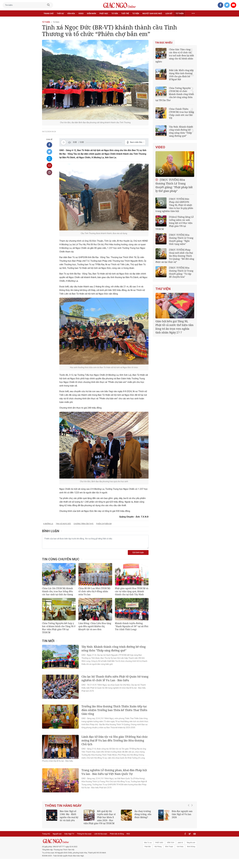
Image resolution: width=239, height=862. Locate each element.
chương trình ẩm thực (83, 524)
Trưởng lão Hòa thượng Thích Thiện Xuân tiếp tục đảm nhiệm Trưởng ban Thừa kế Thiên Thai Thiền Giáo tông (114, 710)
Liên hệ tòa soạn (100, 837)
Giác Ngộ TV (69, 837)
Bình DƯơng (191, 850)
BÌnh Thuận (169, 850)
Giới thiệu (180, 850)
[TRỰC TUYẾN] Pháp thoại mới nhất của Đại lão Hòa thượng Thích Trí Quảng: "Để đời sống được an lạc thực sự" (174, 255)
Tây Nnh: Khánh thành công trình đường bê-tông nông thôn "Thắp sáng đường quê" (113, 648)
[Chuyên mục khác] (193, 13)
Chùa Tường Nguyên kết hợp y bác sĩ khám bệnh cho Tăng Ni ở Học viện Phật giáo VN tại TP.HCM (58, 628)
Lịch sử (168, 13)
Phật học (103, 13)
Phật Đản (148, 850)
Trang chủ (48, 13)
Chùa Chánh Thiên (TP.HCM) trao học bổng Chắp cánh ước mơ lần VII (181, 113)
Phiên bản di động (117, 837)
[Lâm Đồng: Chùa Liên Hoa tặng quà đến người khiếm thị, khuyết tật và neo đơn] (95, 609)
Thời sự (60, 13)
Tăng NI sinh (191, 846)
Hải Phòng (158, 850)
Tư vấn (114, 13)
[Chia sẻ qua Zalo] (49, 158)
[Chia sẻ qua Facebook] (49, 145)
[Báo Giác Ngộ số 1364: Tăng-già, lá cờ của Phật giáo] (126, 815)
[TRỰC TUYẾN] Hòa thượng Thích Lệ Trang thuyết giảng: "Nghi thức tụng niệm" (181, 239)
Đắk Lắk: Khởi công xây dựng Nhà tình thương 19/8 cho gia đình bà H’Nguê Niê (181, 75)
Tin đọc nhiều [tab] (163, 42)
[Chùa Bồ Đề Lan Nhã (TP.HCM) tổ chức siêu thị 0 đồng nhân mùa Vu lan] (95, 574)
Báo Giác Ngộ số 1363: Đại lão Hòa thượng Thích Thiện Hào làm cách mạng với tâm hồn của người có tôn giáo (175, 819)
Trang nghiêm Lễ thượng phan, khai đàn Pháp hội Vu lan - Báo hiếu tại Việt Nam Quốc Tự (114, 772)
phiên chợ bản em (103, 524)
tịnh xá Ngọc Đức (63, 524)
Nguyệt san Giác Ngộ (152, 13)
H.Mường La (48, 524)
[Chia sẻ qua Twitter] (49, 152)
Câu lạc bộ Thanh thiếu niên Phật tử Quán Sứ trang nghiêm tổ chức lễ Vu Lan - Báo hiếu (114, 678)
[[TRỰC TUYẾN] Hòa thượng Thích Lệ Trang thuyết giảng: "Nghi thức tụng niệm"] (161, 238)
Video (81, 13)
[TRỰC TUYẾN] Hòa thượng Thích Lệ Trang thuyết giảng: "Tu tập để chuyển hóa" (181, 272)
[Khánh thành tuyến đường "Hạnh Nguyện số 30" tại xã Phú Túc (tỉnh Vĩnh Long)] (132, 609)
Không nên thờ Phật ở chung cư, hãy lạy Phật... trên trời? (107, 814)
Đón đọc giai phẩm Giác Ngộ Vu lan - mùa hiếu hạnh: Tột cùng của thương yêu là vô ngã (63, 817)
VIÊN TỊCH (170, 846)
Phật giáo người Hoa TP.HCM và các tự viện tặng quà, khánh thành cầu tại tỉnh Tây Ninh (131, 591)
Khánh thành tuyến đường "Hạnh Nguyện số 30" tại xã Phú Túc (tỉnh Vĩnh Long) (131, 626)
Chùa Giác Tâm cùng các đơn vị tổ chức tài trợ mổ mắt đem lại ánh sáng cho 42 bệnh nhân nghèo (174, 55)
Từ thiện (180, 13)
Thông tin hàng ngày (63, 805)
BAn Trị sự (148, 846)
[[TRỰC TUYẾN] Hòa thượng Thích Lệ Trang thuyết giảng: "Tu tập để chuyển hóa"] (161, 271)
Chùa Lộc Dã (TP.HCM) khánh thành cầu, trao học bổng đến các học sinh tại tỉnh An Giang (57, 591)
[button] (189, 817)
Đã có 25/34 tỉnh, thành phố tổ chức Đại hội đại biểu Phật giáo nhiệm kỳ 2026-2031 (174, 325)
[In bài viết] (49, 172)
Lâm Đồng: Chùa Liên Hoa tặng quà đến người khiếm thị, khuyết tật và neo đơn (94, 626)
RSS (128, 837)
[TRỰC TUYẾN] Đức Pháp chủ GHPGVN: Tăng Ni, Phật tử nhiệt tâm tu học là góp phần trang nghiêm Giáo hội (174, 205)
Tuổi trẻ (125, 13)
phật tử (180, 846)
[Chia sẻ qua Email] (49, 165)
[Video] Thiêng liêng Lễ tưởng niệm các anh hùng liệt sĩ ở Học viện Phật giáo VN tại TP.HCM (174, 223)
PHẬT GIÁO (159, 846)
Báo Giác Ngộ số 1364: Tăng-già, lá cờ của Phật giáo (143, 814)
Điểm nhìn (91, 13)
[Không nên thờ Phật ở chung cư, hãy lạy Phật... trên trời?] (89, 815)
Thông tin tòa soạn (84, 837)
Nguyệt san (57, 837)
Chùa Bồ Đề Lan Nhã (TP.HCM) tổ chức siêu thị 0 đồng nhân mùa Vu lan (94, 591)
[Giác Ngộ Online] (88, 844)
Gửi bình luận (138, 552)
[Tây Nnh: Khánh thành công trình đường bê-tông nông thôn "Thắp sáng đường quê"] (60, 657)
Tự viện (135, 13)
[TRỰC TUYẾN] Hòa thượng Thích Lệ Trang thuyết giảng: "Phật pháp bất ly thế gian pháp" (174, 185)
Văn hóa (71, 13)
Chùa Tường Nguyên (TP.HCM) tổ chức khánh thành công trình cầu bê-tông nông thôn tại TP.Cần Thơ (174, 94)
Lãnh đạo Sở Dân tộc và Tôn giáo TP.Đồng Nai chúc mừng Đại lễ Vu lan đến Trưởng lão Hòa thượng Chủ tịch (114, 740)
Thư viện (163, 288)
